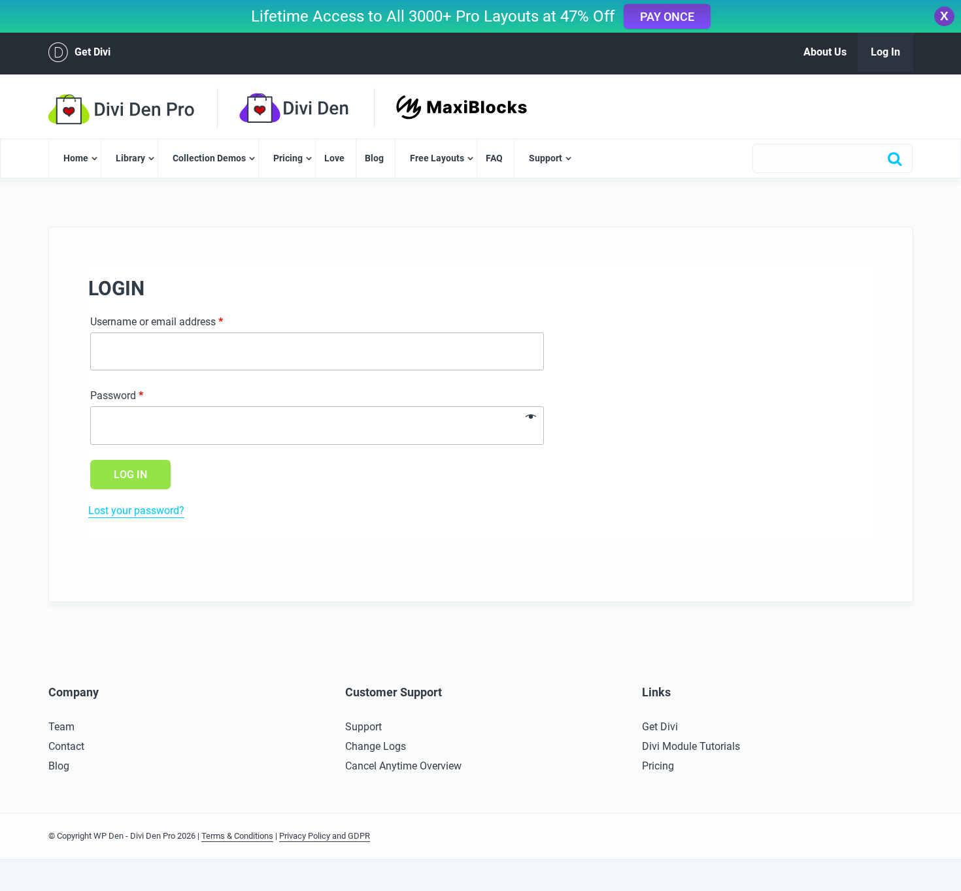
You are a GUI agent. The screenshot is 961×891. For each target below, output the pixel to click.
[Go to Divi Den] (317, 108)
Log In (885, 52)
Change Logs (375, 746)
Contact (66, 746)
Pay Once (667, 17)
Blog (374, 158)
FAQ (494, 158)
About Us (825, 52)
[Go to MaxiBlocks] (461, 102)
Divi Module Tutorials (691, 746)
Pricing (288, 158)
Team (61, 727)
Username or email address (156, 322)
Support (545, 158)
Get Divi (92, 52)
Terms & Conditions (237, 836)
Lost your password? (136, 510)
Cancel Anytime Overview (403, 766)
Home (75, 158)
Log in (130, 474)
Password (116, 395)
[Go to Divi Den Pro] (143, 109)
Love (334, 158)
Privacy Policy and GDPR (324, 836)
